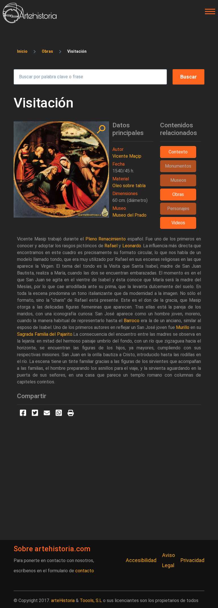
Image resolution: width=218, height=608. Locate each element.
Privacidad (192, 560)
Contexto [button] (178, 152)
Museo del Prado (129, 215)
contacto (84, 570)
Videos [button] (178, 222)
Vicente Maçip (126, 156)
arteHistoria (63, 600)
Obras (47, 51)
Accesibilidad (141, 560)
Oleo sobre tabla (129, 185)
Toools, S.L (91, 600)
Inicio (22, 51)
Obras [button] (178, 194)
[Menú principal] (208, 12)
